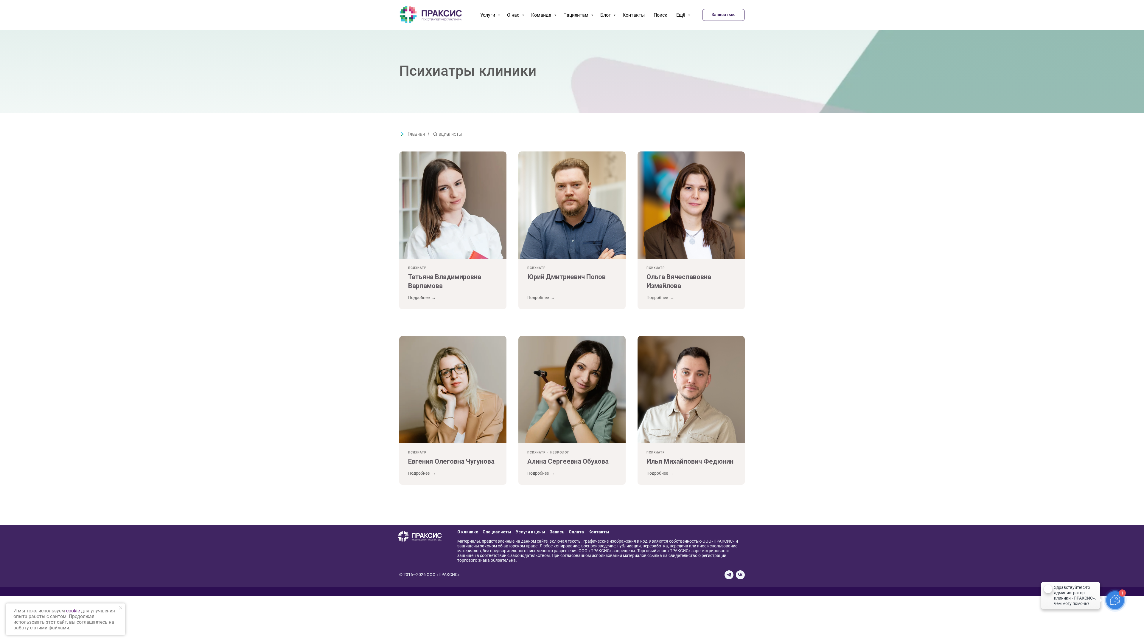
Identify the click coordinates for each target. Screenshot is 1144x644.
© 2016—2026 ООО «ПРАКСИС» (429, 574)
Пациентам (576, 15)
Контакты (634, 15)
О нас (513, 15)
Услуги (488, 15)
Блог (606, 15)
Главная (416, 134)
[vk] (740, 574)
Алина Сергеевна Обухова (568, 461)
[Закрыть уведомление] (121, 608)
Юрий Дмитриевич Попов (566, 277)
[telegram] (729, 574)
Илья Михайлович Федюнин (689, 461)
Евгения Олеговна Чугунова (451, 461)
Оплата (576, 532)
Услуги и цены (530, 532)
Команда (542, 15)
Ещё (681, 15)
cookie (73, 611)
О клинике (467, 532)
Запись (557, 532)
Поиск (660, 15)
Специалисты (447, 134)
